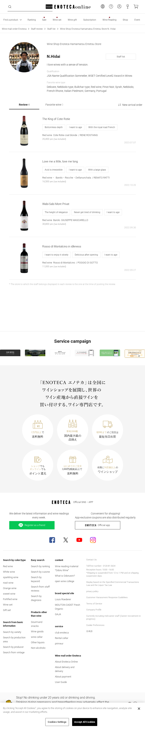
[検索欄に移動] (10, 7)
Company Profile (93, 610)
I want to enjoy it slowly (56, 254)
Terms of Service (94, 603)
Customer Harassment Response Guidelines (107, 597)
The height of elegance (56, 212)
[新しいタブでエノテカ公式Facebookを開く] (52, 540)
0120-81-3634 (109, 566)
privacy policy (92, 591)
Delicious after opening (86, 254)
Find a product (10, 20)
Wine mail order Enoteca (14, 29)
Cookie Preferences (95, 625)
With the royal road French (101, 127)
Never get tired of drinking (87, 212)
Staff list (51, 29)
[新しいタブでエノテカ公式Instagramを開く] (93, 540)
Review (24, 104)
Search (49, 6)
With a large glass (97, 169)
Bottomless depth (54, 127)
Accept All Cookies (84, 722)
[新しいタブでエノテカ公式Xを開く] (66, 540)
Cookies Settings (57, 722)
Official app (104, 525)
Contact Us (91, 559)
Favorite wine (54, 104)
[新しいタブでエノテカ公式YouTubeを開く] (79, 540)
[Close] (139, 708)
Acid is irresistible (53, 169)
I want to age (75, 127)
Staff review (37, 29)
